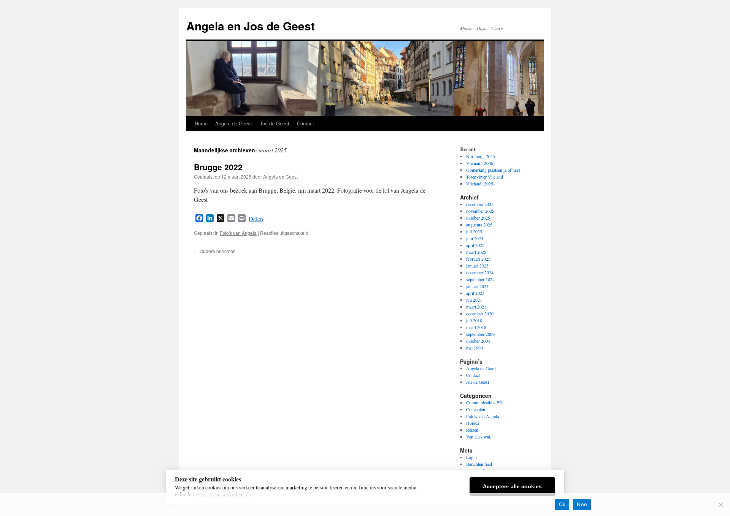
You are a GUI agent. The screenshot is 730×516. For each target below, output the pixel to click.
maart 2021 (476, 307)
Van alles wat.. (479, 437)
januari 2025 (477, 266)
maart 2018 (476, 327)
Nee (582, 504)
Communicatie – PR (484, 402)
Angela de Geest (233, 123)
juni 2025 (474, 238)
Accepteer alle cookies (512, 486)
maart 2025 (476, 252)
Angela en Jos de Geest (250, 25)
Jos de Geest (274, 123)
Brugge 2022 (218, 167)
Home (201, 123)
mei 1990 (474, 348)
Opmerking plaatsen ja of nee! (493, 170)
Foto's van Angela (238, 233)
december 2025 (480, 204)
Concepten (475, 409)
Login (471, 457)
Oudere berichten (215, 251)
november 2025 (480, 211)
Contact (305, 123)
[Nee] (720, 504)
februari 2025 (478, 259)
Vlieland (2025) (480, 183)
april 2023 (475, 293)
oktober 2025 (478, 218)
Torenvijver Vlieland (484, 177)
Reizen (472, 430)
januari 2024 (477, 286)
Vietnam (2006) (480, 163)
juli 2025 (474, 231)
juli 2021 (474, 300)
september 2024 (480, 279)
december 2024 (480, 272)
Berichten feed (479, 464)
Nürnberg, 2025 (480, 156)
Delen (256, 219)
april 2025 (475, 245)
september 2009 (480, 334)
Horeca (472, 423)
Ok (562, 504)
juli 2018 (474, 320)
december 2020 (480, 313)
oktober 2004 (478, 341)
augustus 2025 (479, 225)
